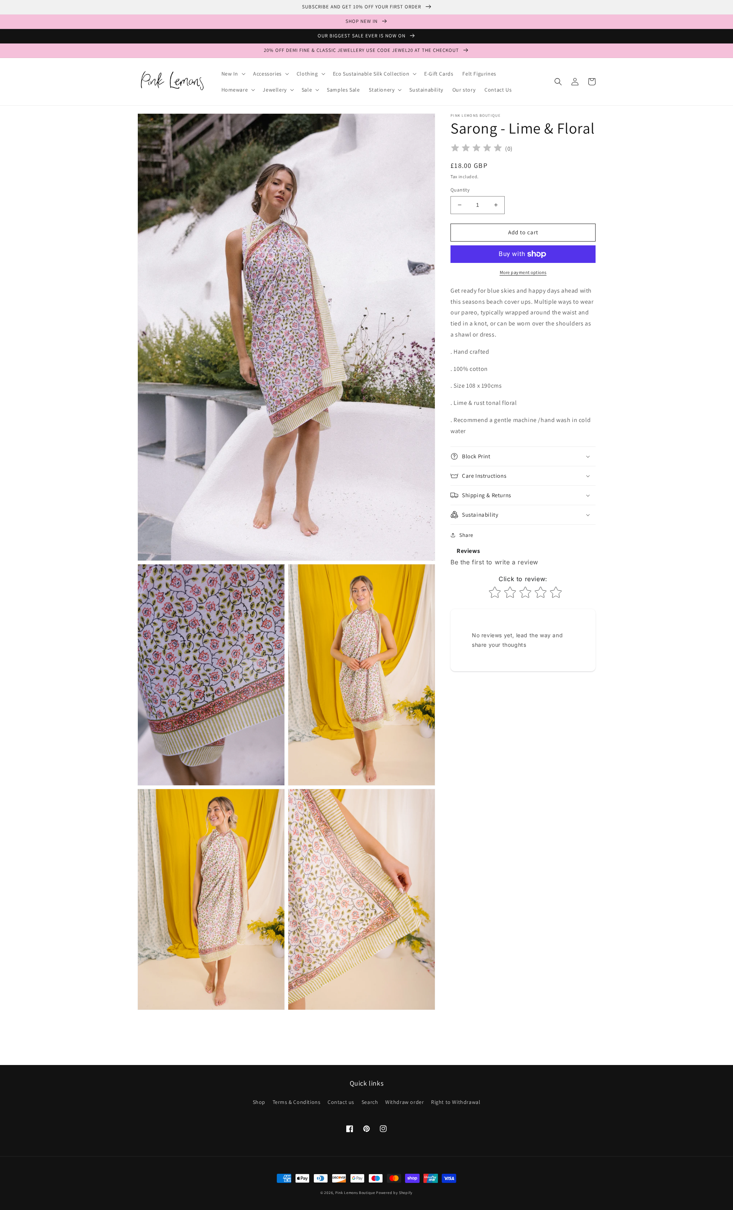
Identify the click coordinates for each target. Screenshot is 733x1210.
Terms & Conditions (297, 1102)
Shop (259, 1102)
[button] (233, 74)
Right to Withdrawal (455, 1102)
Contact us (341, 1102)
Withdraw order (404, 1102)
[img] (476, 149)
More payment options (523, 272)
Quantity (460, 190)
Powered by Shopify (394, 1192)
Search (370, 1102)
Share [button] (466, 535)
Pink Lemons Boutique (355, 1192)
